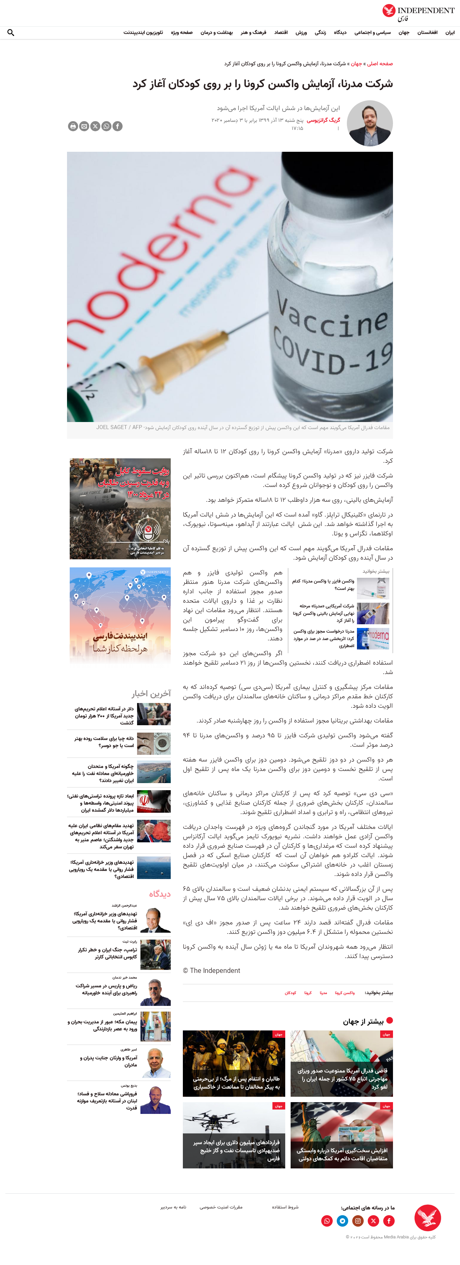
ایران (450, 33)
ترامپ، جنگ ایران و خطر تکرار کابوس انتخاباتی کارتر (107, 953)
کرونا (308, 993)
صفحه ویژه (182, 33)
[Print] (73, 126)
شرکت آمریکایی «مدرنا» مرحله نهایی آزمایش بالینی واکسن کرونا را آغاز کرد (323, 614)
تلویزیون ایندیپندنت (143, 33)
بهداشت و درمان (217, 33)
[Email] (84, 126)
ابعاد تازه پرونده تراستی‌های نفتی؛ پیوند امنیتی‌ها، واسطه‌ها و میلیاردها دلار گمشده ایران (100, 803)
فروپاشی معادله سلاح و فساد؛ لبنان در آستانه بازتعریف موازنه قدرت (107, 1101)
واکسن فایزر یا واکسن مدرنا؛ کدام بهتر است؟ (323, 585)
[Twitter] (95, 126)
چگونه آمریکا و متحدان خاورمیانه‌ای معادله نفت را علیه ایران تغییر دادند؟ (103, 774)
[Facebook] (117, 126)
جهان (404, 33)
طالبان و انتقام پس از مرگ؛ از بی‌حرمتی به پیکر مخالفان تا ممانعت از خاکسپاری (236, 1083)
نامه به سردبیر (173, 1207)
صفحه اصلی (380, 64)
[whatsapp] (327, 1221)
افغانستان (427, 33)
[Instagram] (358, 1221)
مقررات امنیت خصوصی (221, 1207)
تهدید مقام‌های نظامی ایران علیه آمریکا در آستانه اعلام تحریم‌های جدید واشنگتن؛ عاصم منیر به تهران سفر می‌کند (101, 836)
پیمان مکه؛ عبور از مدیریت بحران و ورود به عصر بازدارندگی (102, 1025)
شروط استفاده (285, 1207)
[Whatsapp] (106, 126)
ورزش (301, 33)
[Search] (11, 33)
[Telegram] (342, 1221)
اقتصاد (281, 33)
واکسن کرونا (345, 993)
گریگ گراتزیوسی (323, 120)
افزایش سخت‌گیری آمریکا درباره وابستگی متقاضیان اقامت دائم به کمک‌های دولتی (342, 1155)
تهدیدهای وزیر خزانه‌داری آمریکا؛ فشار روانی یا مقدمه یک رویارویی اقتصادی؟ (101, 869)
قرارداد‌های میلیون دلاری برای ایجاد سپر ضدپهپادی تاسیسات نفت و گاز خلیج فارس (236, 1151)
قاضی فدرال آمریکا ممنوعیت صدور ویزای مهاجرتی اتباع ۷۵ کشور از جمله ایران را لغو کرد (343, 1079)
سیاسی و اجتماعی (373, 33)
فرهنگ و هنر (253, 33)
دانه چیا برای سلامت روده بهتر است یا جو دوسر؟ (104, 742)
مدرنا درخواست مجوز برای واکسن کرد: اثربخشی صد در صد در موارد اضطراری (324, 639)
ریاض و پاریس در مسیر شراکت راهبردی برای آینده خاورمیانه (106, 989)
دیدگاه (340, 33)
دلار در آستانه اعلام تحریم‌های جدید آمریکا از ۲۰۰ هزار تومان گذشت (104, 716)
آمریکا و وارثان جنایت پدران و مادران (108, 1061)
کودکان (290, 993)
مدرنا (323, 993)
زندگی (320, 33)
